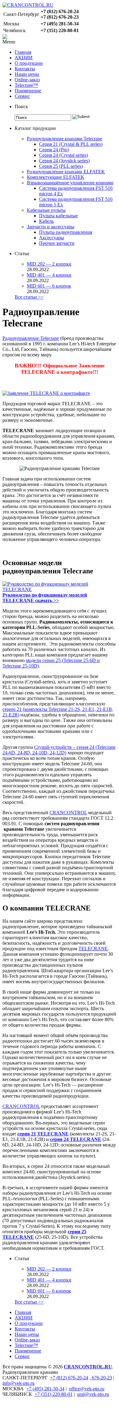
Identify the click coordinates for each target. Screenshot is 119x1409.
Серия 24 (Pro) (54, 149)
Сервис (22, 96)
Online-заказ (27, 79)
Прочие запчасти (56, 243)
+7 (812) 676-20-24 (69, 1377)
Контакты (25, 68)
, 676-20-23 (100, 1377)
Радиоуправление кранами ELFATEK (66, 171)
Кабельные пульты (46, 210)
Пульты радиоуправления (65, 232)
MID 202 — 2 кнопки (49, 264)
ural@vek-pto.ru (93, 1394)
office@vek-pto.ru (86, 1388)
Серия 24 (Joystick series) (64, 160)
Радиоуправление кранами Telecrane (64, 138)
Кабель (46, 221)
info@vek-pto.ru (18, 1383)
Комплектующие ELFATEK (56, 177)
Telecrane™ (26, 85)
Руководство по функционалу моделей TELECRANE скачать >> (44, 597)
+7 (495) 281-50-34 (45, 1388)
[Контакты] (4, 37)
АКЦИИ (24, 57)
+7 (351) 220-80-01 (53, 1394)
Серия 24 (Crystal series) (63, 155)
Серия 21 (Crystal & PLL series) (71, 144)
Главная (23, 52)
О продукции (29, 63)
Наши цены (27, 74)
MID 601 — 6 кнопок (49, 286)
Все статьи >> (29, 297)
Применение (28, 90)
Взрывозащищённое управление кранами (70, 182)
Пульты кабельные (58, 215)
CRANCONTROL (68, 812)
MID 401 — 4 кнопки (49, 275)
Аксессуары (51, 237)
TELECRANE (93, 948)
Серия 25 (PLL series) (61, 166)
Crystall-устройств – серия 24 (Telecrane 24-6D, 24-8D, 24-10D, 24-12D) (59, 750)
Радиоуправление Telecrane (30, 338)
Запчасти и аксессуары (50, 226)
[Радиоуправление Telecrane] (46, 393)
